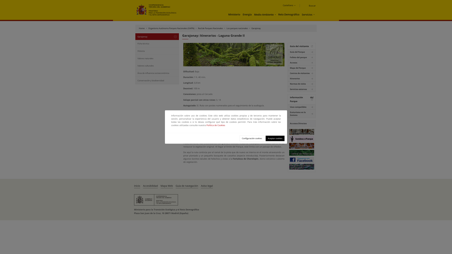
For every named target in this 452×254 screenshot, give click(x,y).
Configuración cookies (252, 138)
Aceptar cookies (275, 138)
